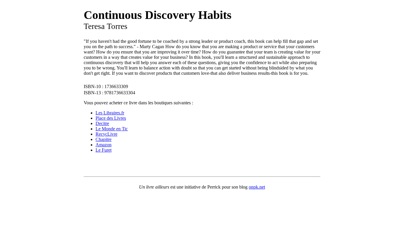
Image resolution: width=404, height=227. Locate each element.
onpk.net (257, 186)
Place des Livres (111, 118)
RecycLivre (106, 134)
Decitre (102, 123)
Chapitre (103, 139)
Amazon (103, 144)
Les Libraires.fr (110, 112)
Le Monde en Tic (112, 128)
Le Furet (103, 150)
